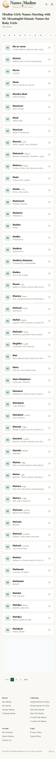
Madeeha (17, 212)
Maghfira (17, 343)
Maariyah (18, 129)
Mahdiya (17, 616)
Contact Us (6, 740)
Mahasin (17, 521)
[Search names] (46, 4)
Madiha (16, 236)
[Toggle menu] (52, 4)
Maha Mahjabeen (22, 379)
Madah (16, 189)
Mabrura (17, 165)
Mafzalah (17, 331)
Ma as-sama (19, 46)
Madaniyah (18, 201)
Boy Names (6, 702)
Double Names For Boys (39, 702)
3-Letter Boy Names (38, 717)
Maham (17, 462)
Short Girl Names (37, 713)
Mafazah (17, 308)
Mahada (17, 426)
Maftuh (16, 319)
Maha (15, 367)
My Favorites (7, 732)
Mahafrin (17, 438)
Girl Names (6, 706)
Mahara (17, 498)
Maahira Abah (20, 94)
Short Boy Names (37, 710)
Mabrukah (18, 153)
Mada (15, 177)
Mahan (16, 474)
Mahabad (17, 391)
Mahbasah (18, 569)
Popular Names (8, 710)
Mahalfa (17, 450)
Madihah (17, 248)
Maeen (16, 284)
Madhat (17, 224)
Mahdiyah (18, 628)
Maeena (17, 296)
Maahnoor (18, 106)
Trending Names (8, 713)
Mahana (17, 486)
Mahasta (17, 533)
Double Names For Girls (39, 706)
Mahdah (17, 593)
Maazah (17, 141)
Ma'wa (16, 70)
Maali (15, 117)
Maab (15, 82)
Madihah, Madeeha (22, 260)
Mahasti (17, 545)
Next (26, 680)
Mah (15, 355)
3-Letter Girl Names (38, 721)
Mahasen (17, 510)
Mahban (17, 557)
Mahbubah (18, 581)
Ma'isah (17, 58)
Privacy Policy (35, 732)
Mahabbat (18, 414)
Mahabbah (18, 403)
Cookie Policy (35, 736)
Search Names (8, 736)
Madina (16, 272)
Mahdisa (17, 605)
